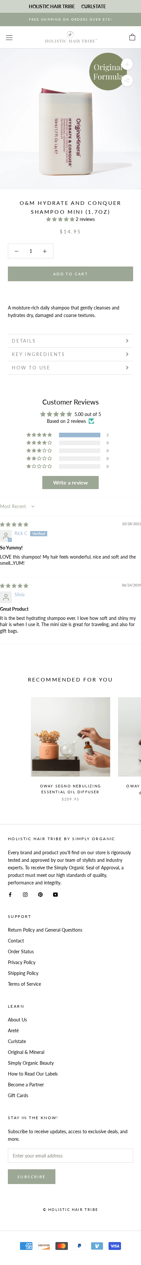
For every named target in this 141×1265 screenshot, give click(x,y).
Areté (13, 1030)
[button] (61, 219)
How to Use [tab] (31, 367)
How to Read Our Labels (33, 1074)
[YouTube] (55, 894)
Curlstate (17, 1041)
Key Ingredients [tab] (38, 354)
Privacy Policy (21, 962)
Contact (16, 940)
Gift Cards (18, 1095)
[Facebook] (10, 894)
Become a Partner (26, 1084)
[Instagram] (25, 894)
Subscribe (31, 1176)
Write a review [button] (70, 482)
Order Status (21, 951)
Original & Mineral (26, 1052)
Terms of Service (24, 984)
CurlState (93, 6)
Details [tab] (24, 341)
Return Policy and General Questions (45, 930)
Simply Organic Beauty (31, 1063)
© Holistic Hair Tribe (70, 1209)
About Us (17, 1019)
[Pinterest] (40, 894)
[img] (14, 524)
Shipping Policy (23, 973)
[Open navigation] (9, 37)
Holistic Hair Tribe (52, 6)
